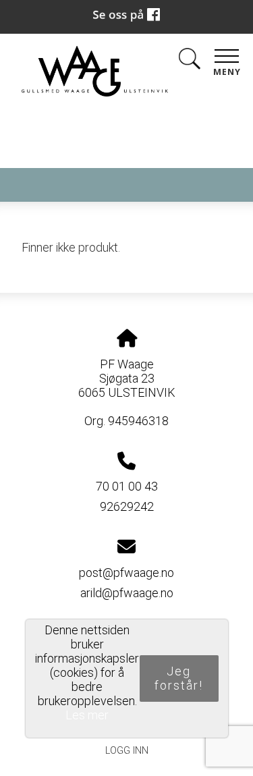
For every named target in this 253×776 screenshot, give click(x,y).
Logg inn (126, 750)
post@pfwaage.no (126, 572)
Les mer (87, 715)
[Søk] (189, 61)
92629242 (127, 506)
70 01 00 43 (127, 486)
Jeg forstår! (178, 678)
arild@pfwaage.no (126, 593)
